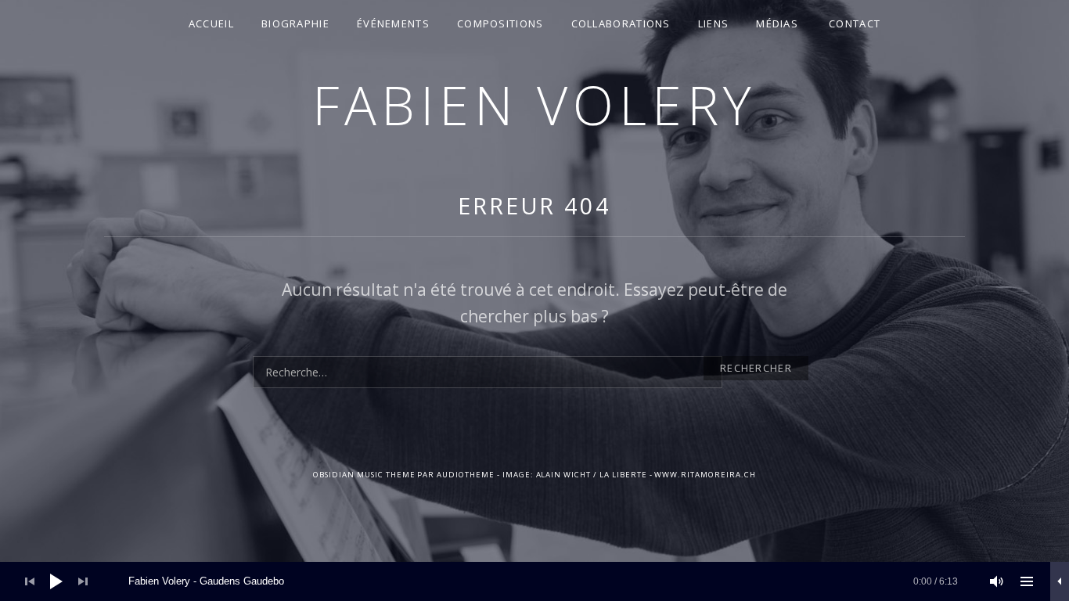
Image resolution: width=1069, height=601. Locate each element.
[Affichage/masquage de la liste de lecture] (1026, 581)
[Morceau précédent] (29, 581)
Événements (393, 23)
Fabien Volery (534, 104)
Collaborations (621, 23)
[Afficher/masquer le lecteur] (1059, 581)
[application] (534, 581)
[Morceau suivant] (82, 581)
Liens (713, 23)
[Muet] (997, 581)
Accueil (211, 23)
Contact (854, 23)
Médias (777, 23)
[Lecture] (56, 581)
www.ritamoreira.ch (704, 475)
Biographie (295, 23)
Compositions (500, 23)
